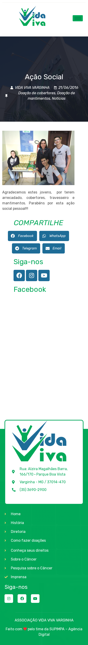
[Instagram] (31, 275)
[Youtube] (44, 275)
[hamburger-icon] (78, 18)
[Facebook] (19, 275)
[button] (22, 236)
